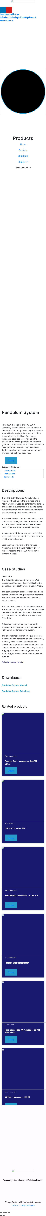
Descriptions (9, 470)
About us (8, 14)
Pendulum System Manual (14, 685)
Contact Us (9, 20)
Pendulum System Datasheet (16, 691)
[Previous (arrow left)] (1, 1215)
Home (2, 14)
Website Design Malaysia (23, 1205)
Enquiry (11, 460)
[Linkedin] (3, 10)
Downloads (9, 477)
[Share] (4, 1212)
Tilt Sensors (15, 467)
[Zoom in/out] (9, 1212)
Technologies (14, 17)
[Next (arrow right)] (4, 1215)
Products (5, 17)
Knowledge (24, 17)
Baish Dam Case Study (12, 662)
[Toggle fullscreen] (6, 1212)
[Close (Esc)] (1, 1212)
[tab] (23, 470)
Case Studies (9, 474)
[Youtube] (9, 10)
